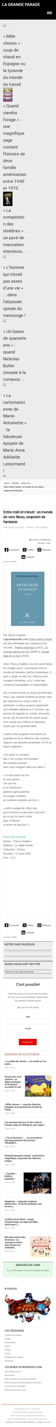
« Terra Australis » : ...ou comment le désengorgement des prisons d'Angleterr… (23, 1140)
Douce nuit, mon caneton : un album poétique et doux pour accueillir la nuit (13, 1082)
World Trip (25, 483)
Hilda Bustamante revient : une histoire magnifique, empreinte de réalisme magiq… (24, 1158)
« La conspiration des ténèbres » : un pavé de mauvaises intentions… (14, 231)
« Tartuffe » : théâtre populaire (11, 1176)
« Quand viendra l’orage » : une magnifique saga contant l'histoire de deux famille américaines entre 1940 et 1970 (14, 147)
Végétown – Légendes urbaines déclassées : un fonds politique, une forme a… (23, 1204)
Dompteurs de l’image (14, 1357)
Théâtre (8, 1339)
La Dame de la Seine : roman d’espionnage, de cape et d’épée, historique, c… (21, 1222)
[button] (12, 550)
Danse (7, 1346)
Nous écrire (9, 1375)
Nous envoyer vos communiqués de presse (23, 1383)
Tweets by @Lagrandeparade (19, 971)
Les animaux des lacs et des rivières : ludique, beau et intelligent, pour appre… (25, 1123)
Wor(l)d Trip (46, 540)
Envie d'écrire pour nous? (15, 1390)
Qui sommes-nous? (13, 1372)
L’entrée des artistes (13, 1335)
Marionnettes (10, 1343)
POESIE (15, 483)
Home (6, 483)
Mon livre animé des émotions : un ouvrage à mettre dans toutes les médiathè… (15, 1242)
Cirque (7, 1354)
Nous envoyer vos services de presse (20, 1379)
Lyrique (8, 1350)
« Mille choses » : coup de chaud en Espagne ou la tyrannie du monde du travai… (23, 1107)
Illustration (9, 1361)
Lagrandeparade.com (15, 639)
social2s (13, 561)
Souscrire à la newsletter (15, 1386)
